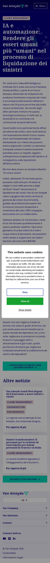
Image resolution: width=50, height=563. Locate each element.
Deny (25, 292)
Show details (25, 310)
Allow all (25, 301)
